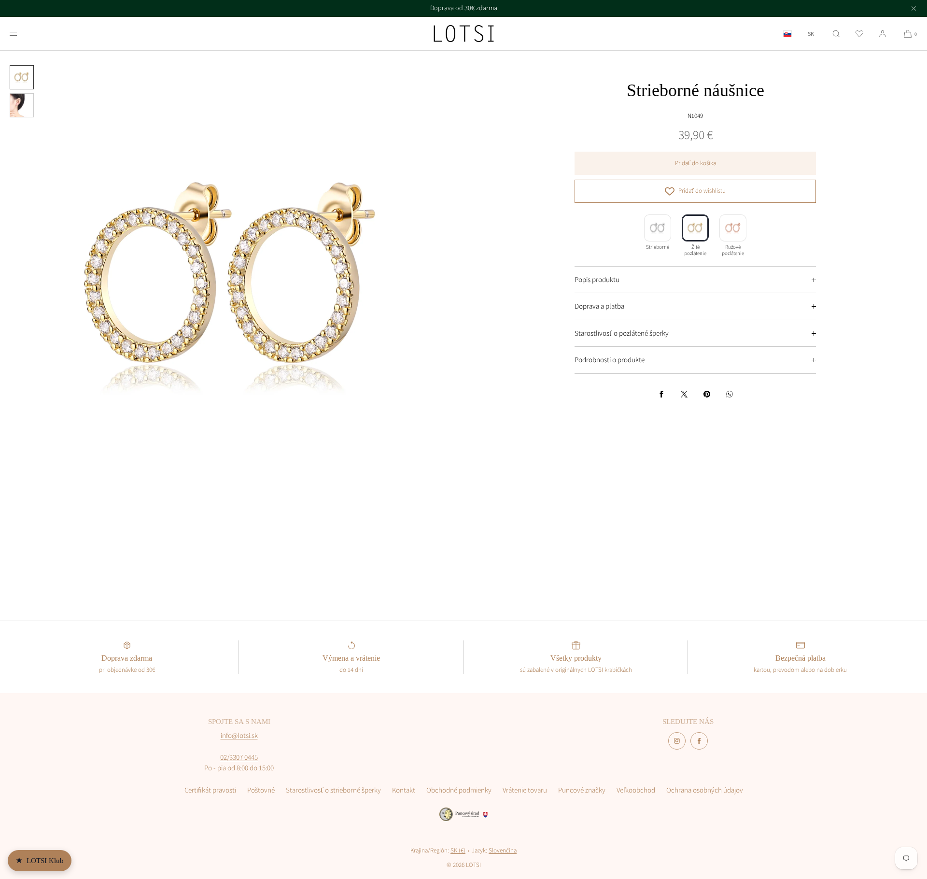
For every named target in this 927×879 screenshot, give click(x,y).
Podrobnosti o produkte (610, 359)
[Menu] (21, 33)
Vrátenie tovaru (525, 789)
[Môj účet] (882, 33)
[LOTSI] (464, 33)
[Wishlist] (859, 33)
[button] (836, 33)
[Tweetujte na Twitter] (684, 394)
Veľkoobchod (636, 789)
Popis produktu (597, 279)
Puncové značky (581, 789)
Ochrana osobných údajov (704, 789)
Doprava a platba (599, 306)
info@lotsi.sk (239, 735)
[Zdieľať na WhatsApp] (729, 394)
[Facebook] (699, 740)
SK (811, 33)
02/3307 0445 (239, 757)
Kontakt (403, 789)
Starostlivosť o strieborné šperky (333, 789)
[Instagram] (677, 740)
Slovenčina (503, 850)
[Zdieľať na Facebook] (661, 394)
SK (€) (457, 850)
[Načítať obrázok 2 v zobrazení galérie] (22, 105)
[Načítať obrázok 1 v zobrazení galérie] (22, 77)
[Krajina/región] (787, 33)
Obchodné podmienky (459, 789)
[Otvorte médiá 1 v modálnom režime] (232, 282)
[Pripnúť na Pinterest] (706, 394)
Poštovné (261, 789)
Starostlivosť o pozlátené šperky (622, 333)
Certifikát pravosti (210, 789)
